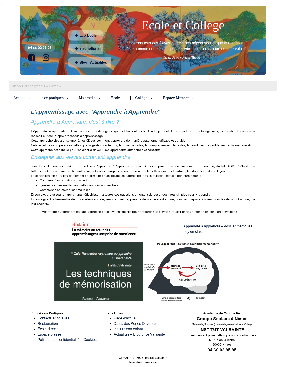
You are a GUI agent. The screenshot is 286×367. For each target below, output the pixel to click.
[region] (143, 40)
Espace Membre (176, 98)
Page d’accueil (125, 318)
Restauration (48, 323)
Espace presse (49, 334)
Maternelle (87, 98)
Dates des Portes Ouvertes (135, 323)
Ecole (115, 98)
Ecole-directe (48, 329)
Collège (141, 98)
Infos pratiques (52, 98)
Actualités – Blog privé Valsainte (139, 334)
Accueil (19, 98)
